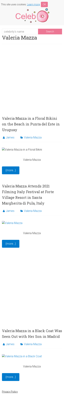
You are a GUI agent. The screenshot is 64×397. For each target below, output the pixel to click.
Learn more (33, 4)
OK (44, 4)
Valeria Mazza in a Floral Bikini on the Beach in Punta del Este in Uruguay (31, 124)
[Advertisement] (32, 80)
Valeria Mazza (33, 137)
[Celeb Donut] (32, 9)
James (10, 137)
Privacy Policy (10, 391)
